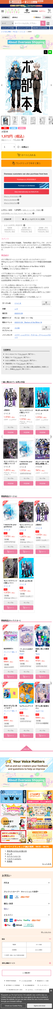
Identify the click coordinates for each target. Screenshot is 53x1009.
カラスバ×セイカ (14, 856)
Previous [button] (1, 85)
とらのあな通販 (6, 31)
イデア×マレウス (41, 666)
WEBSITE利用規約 (11, 981)
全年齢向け (5, 17)
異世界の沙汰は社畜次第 (17, 851)
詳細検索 (48, 23)
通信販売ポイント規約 (43, 981)
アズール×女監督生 (42, 723)
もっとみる (46, 863)
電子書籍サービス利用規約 (13, 985)
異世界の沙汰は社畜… (40, 28)
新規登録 (35, 11)
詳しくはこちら (46, 932)
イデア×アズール (25, 473)
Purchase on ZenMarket (26, 185)
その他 (6, 539)
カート (12, 552)
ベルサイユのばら (14, 858)
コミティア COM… (8, 28)
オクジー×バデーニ (24, 28)
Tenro (38, 654)
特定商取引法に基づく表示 (15, 989)
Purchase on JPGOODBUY (26, 179)
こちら (23, 354)
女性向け (48, 17)
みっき (9, 853)
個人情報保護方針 (29, 985)
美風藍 (9, 861)
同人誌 (15, 31)
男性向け (38, 17)
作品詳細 (10, 432)
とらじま (7, 529)
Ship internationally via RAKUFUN (26, 192)
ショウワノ (24, 709)
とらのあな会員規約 (26, 981)
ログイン (42, 11)
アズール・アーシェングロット (26, 542)
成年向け (15, 17)
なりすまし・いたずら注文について (37, 989)
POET (22, 654)
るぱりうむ (40, 711)
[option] (26, 85)
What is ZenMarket (11, 200)
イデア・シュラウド (42, 540)
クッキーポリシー (44, 985)
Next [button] (51, 85)
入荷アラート (46, 304)
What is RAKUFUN (11, 203)
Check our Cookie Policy (13, 1005)
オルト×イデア (9, 667)
